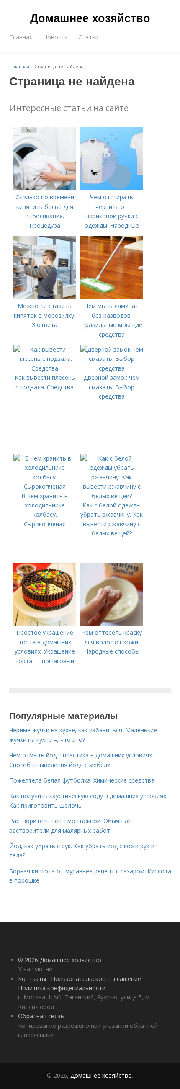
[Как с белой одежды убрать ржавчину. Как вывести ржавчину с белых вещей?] (111, 496)
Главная (21, 37)
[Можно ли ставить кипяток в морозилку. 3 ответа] (44, 297)
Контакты (32, 979)
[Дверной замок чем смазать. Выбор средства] (111, 368)
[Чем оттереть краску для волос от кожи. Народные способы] (111, 623)
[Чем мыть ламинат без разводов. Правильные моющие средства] (111, 297)
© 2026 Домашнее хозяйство (59, 960)
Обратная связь (41, 1016)
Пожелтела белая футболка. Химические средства (81, 780)
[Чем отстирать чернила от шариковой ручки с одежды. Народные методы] (111, 188)
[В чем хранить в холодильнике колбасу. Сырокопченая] (44, 486)
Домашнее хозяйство (90, 18)
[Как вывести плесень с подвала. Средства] (44, 368)
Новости (55, 37)
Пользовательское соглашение (96, 979)
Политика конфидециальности (61, 988)
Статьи (88, 37)
